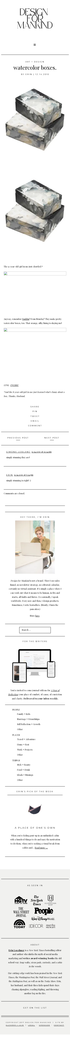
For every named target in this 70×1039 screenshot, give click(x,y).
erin (28, 74)
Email (35, 421)
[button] (35, 45)
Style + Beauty (23, 764)
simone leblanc (18, 452)
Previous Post (18, 438)
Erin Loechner (16, 950)
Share (35, 407)
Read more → (41, 847)
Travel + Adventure (26, 739)
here (37, 615)
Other (20, 729)
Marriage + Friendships (28, 719)
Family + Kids (23, 714)
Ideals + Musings (25, 774)
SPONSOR (44, 1025)
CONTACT (59, 1025)
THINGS (16, 760)
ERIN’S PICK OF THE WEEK (35, 791)
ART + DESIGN (35, 62)
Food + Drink (23, 769)
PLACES (16, 734)
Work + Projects (24, 749)
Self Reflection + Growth (28, 724)
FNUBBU (14, 385)
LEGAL (31, 1025)
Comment (35, 426)
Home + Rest (23, 744)
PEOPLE (16, 709)
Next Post (51, 438)
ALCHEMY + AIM (15, 1025)
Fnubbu (25, 318)
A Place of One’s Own (35, 827)
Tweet (35, 416)
